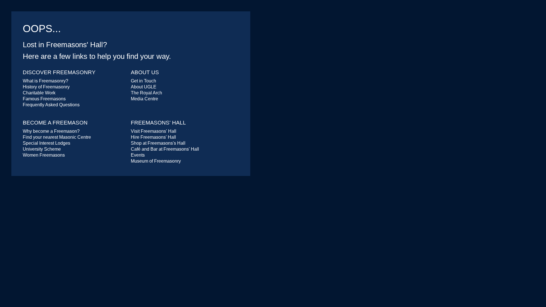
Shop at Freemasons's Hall (158, 143)
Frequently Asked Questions (51, 104)
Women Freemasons (44, 155)
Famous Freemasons (44, 98)
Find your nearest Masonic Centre (57, 137)
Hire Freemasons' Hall (153, 137)
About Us (145, 72)
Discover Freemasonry (59, 72)
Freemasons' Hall (158, 123)
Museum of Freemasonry (156, 161)
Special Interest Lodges (46, 143)
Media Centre (144, 98)
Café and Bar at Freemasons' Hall (165, 149)
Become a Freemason (55, 123)
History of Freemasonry (46, 86)
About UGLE (143, 86)
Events (138, 155)
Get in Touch (143, 80)
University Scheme (42, 149)
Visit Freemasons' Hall (153, 131)
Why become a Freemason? (51, 131)
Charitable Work (39, 92)
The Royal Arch (146, 92)
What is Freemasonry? (45, 80)
